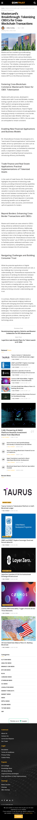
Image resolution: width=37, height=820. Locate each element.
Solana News (6, 704)
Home (2, 8)
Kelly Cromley (11, 28)
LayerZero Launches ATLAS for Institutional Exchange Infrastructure (23, 371)
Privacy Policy (5, 755)
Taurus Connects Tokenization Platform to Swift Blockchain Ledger (22, 356)
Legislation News (7, 687)
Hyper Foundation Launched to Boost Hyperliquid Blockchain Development (18, 459)
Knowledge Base (6, 768)
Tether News (5, 708)
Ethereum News (7, 605)
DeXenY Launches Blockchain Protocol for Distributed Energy (23, 395)
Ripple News (5, 701)
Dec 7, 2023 (21, 28)
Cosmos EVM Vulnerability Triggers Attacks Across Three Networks (22, 379)
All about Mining (6, 771)
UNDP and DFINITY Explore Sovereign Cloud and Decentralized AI (22, 364)
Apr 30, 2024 (20, 470)
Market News (7, 502)
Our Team (4, 741)
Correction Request (7, 738)
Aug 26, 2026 (24, 359)
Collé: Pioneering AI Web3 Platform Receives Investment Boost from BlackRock (14, 432)
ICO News (4, 684)
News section (5, 784)
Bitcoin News (6, 670)
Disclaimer (4, 749)
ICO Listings (5, 766)
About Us (4, 733)
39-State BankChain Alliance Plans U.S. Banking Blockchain (23, 387)
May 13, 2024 (14, 437)
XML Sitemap (5, 790)
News (3, 697)
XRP (2, 711)
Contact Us (5, 736)
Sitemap (4, 787)
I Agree (18, 816)
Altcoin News (6, 659)
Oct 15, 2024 (20, 462)
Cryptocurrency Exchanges (10, 773)
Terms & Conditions (7, 752)
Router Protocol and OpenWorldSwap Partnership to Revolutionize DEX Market (19, 443)
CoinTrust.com (9, 804)
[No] (35, 813)
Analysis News (6, 663)
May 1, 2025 (20, 454)
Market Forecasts (7, 691)
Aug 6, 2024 (20, 446)
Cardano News (6, 677)
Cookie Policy (5, 757)
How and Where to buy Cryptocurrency (13, 776)
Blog (3, 673)
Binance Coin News (7, 666)
